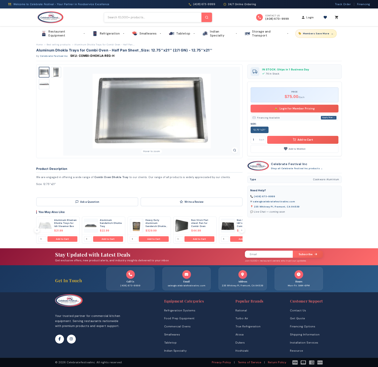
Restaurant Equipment (56, 33)
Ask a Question (89, 202)
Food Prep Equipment (179, 318)
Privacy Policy (221, 362)
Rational (241, 310)
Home (39, 44)
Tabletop (183, 33)
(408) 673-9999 (264, 196)
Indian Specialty (217, 33)
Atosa (239, 334)
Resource (296, 350)
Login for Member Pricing (294, 108)
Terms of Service (249, 362)
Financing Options (302, 326)
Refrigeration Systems (179, 310)
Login (310, 17)
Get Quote (297, 318)
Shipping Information (305, 334)
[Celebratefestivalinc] (69, 307)
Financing (363, 4)
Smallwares (148, 33)
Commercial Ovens (177, 326)
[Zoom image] (234, 150)
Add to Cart (62, 239)
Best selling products (59, 44)
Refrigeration (110, 33)
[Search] (206, 17)
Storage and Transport (261, 33)
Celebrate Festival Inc (54, 56)
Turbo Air (241, 318)
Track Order (343, 4)
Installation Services (304, 342)
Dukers (240, 342)
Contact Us (298, 310)
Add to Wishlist (297, 148)
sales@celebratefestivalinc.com (274, 201)
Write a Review (193, 202)
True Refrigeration (247, 326)
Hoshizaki (241, 350)
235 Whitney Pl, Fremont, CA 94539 (277, 206)
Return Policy (277, 362)
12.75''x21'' (259, 129)
